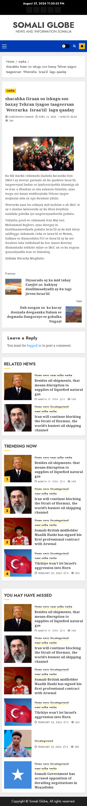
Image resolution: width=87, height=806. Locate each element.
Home (38, 375)
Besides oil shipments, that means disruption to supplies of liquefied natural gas (59, 387)
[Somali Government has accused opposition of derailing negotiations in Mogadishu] (18, 775)
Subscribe (82, 46)
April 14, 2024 (47, 117)
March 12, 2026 (48, 399)
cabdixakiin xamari (21, 117)
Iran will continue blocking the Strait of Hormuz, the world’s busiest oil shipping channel (58, 423)
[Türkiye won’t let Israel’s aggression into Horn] (18, 563)
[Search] (74, 46)
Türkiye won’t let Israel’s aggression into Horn (55, 565)
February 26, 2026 (50, 573)
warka (10, 91)
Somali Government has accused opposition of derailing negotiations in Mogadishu (56, 780)
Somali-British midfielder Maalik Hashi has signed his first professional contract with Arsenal (58, 537)
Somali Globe (43, 25)
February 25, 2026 (50, 747)
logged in (34, 345)
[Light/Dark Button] (66, 46)
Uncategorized (59, 407)
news (46, 375)
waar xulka (57, 375)
